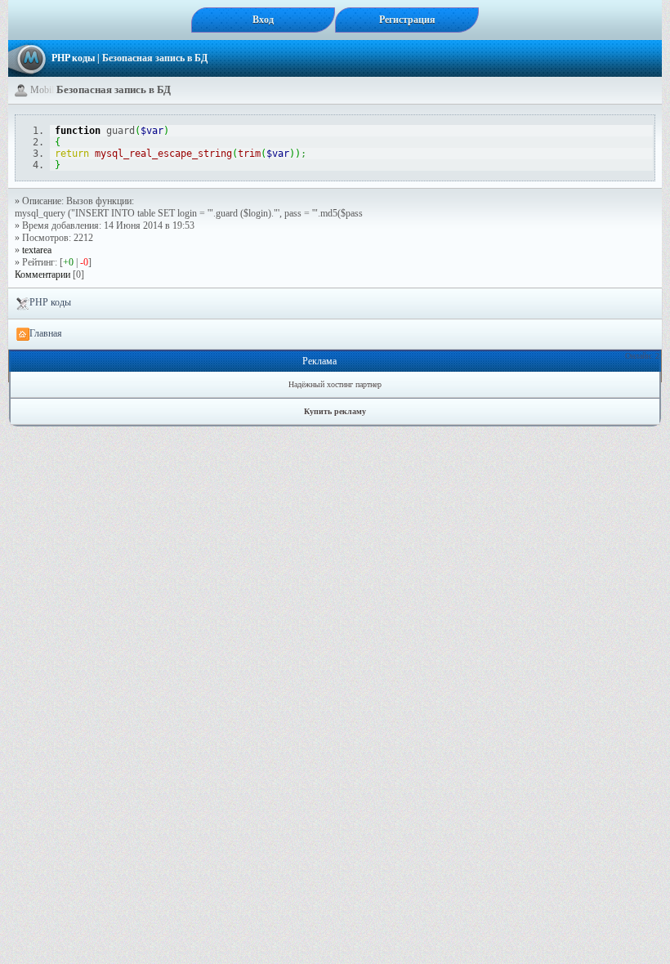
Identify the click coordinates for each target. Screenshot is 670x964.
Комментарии (42, 274)
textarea (36, 250)
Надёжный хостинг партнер (335, 384)
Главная (45, 333)
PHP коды (73, 58)
